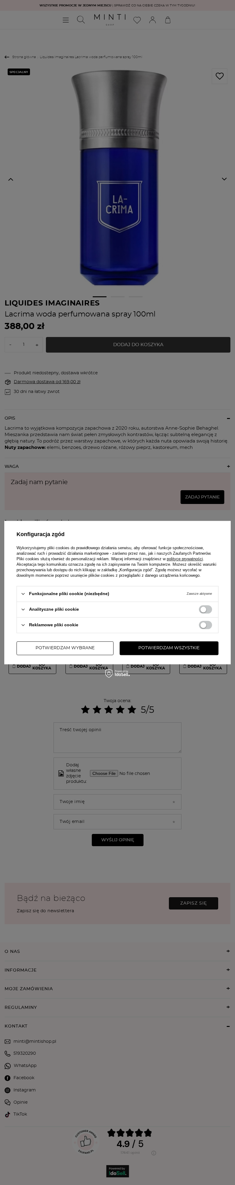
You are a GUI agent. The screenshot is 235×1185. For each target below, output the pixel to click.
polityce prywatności (185, 559)
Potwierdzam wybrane (65, 648)
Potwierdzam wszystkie (169, 648)
